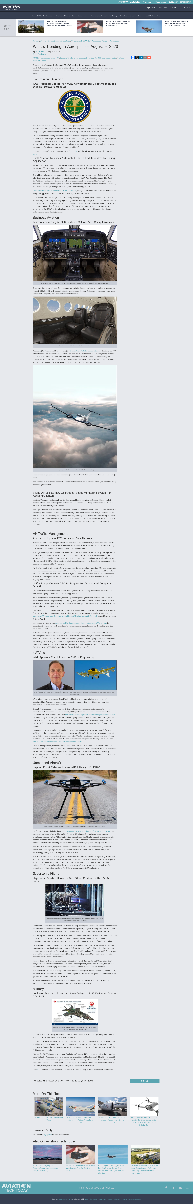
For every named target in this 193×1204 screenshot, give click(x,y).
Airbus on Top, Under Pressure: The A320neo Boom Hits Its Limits (112, 1120)
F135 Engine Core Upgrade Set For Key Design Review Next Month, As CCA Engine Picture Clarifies (111, 1169)
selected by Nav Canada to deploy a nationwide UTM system (81, 623)
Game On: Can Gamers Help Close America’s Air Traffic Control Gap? (118, 23)
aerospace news (48, 58)
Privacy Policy (88, 1199)
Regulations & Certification (130, 16)
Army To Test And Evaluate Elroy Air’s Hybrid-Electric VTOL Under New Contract (176, 23)
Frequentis (64, 58)
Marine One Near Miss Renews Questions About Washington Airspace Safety (59, 23)
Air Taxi (36, 41)
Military (105, 41)
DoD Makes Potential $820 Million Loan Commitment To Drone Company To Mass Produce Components (145, 1169)
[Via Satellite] (135, 2)
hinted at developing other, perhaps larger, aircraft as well (90, 714)
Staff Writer (41, 51)
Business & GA (64, 41)
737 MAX (36, 58)
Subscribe (163, 8)
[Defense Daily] (185, 2)
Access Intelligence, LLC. (64, 1199)
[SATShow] (147, 2)
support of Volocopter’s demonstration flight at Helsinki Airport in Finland (65, 616)
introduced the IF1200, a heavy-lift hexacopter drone (87, 831)
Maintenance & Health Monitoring (104, 16)
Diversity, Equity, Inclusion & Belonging (115, 1199)
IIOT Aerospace (94, 41)
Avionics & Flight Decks (65, 16)
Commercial (76, 41)
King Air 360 (95, 58)
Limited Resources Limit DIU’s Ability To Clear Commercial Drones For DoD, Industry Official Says (144, 1121)
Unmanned (114, 41)
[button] (186, 7)
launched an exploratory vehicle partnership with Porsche (57, 742)
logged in (48, 1135)
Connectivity (82, 16)
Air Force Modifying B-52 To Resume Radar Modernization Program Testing (45, 1168)
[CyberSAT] (173, 2)
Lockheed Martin (109, 58)
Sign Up (144, 1081)
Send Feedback (39, 54)
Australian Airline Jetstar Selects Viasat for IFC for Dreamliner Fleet (80, 1120)
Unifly (43, 60)
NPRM (74, 151)
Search (152, 8)
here (35, 154)
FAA (57, 58)
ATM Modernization (49, 41)
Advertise (174, 8)
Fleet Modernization (152, 16)
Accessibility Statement (134, 1199)
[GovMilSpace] (160, 2)
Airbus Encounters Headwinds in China (49, 1118)
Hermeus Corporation (80, 58)
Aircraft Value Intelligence (42, 16)
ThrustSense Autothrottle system (84, 351)
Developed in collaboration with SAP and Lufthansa (54, 190)
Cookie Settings (97, 1199)
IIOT (85, 41)
